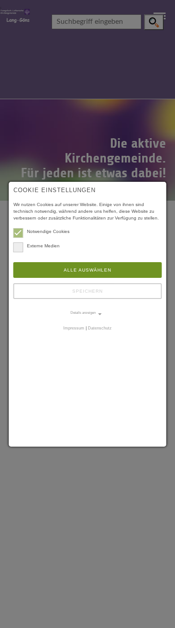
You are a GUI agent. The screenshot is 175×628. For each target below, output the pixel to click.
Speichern (87, 291)
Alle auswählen (87, 270)
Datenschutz (100, 328)
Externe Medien (43, 245)
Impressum (73, 328)
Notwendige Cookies (48, 231)
